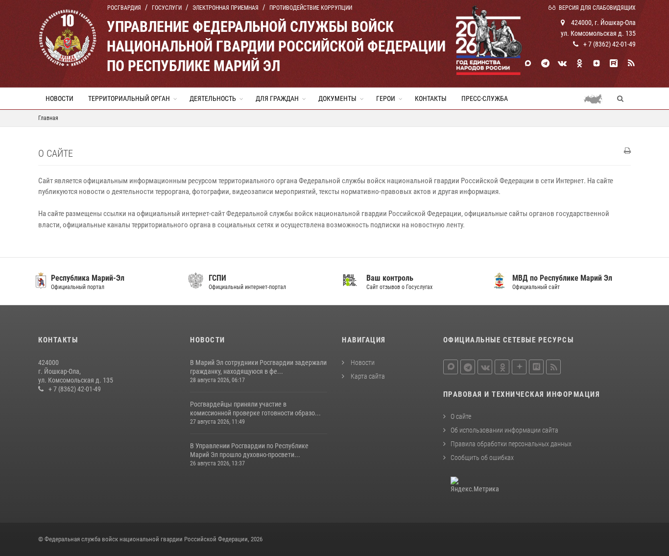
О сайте (461, 416)
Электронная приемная (225, 7)
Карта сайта (367, 376)
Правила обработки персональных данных (511, 444)
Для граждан (277, 98)
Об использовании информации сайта (504, 430)
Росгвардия (124, 7)
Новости (59, 98)
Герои (385, 98)
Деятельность (213, 98)
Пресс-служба (484, 98)
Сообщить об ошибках (482, 457)
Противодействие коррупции (310, 7)
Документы (337, 98)
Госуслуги (167, 7)
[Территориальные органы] (597, 98)
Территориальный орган (129, 98)
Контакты (431, 98)
